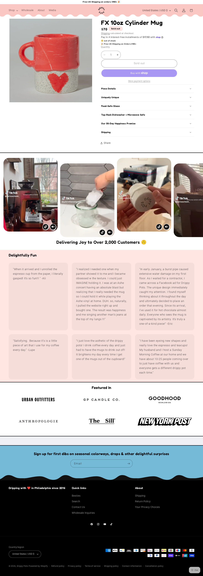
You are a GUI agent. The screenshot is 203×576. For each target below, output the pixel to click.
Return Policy (143, 501)
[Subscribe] (128, 463)
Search (76, 501)
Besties (76, 495)
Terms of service (93, 566)
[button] (13, 10)
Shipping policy (111, 566)
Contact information (132, 566)
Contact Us (78, 507)
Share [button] (107, 143)
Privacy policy (74, 566)
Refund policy (57, 566)
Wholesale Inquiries (83, 513)
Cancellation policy (154, 566)
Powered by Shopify (38, 566)
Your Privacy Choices (147, 507)
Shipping (105, 33)
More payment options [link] (139, 81)
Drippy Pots (22, 566)
